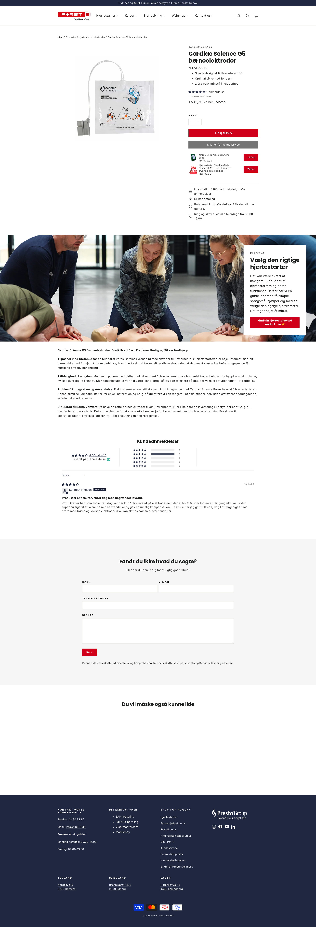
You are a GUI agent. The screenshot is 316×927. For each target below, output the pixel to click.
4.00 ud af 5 (97, 455)
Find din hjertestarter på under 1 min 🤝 (275, 322)
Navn (86, 582)
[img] (70, 484)
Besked (88, 615)
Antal (193, 115)
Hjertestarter (169, 817)
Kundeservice (169, 848)
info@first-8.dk (76, 826)
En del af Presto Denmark (176, 866)
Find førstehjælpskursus (176, 835)
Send (89, 652)
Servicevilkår (207, 663)
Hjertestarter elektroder (92, 37)
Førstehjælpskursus (173, 823)
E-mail (164, 582)
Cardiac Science (200, 47)
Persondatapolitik (171, 854)
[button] (197, 92)
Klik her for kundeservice (223, 144)
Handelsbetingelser (173, 860)
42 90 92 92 (76, 819)
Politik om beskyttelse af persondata (171, 663)
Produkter (71, 37)
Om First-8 (167, 841)
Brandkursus (168, 829)
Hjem (60, 37)
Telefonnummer (95, 598)
